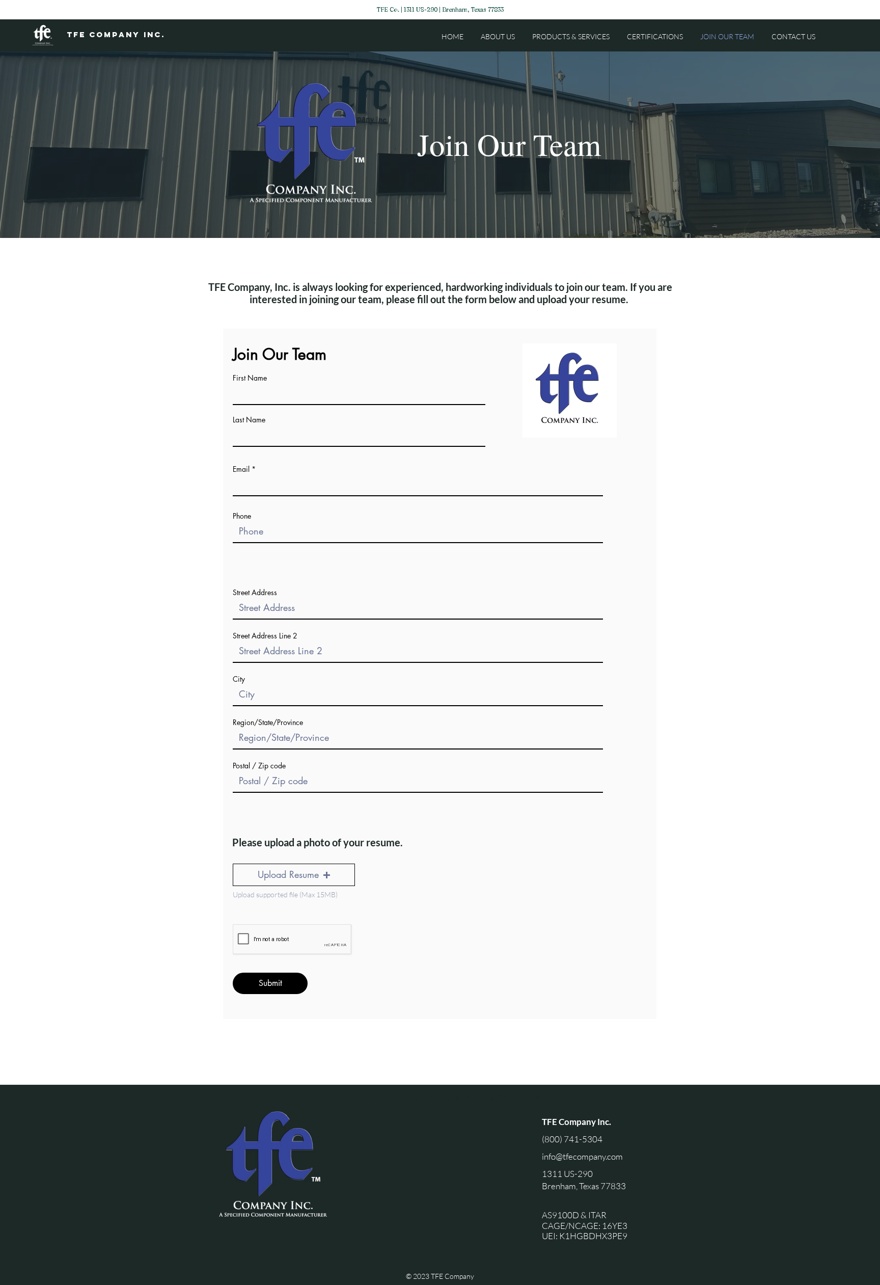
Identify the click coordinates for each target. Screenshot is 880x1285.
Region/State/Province (268, 722)
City (239, 679)
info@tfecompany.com (582, 1156)
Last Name (249, 419)
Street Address (255, 592)
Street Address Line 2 (265, 635)
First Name (250, 378)
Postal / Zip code (259, 765)
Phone (242, 516)
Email (241, 469)
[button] (294, 875)
